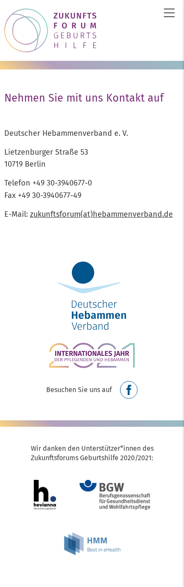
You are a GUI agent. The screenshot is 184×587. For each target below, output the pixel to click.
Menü (169, 12)
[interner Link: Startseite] (92, 30)
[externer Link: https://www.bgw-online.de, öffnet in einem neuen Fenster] (115, 499)
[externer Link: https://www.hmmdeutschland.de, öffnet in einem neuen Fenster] (92, 546)
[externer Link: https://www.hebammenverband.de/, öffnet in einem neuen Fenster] (92, 295)
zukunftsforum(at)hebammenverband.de (101, 214)
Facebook (129, 390)
